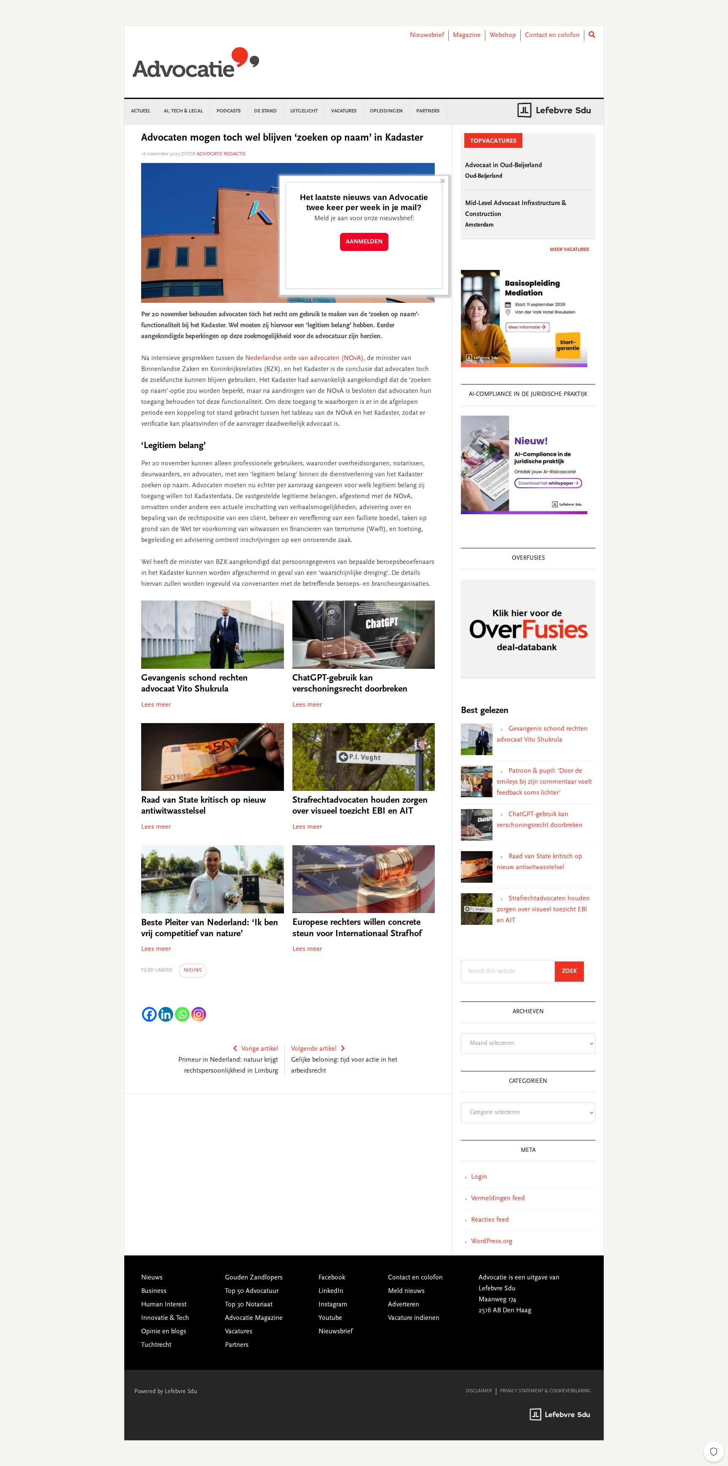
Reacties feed (490, 1220)
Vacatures (238, 1331)
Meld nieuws (406, 1291)
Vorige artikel (259, 1049)
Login (479, 1177)
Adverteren (403, 1304)
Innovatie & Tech (165, 1318)
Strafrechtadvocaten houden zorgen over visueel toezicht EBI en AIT (543, 909)
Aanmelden (364, 242)
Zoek (573, 971)
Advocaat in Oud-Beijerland (503, 165)
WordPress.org (491, 1241)
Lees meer (156, 705)
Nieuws (193, 970)
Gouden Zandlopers (254, 1277)
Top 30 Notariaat (249, 1304)
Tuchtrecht (156, 1345)
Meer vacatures (569, 249)
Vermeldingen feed (498, 1198)
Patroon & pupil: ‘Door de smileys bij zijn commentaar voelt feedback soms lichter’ (544, 782)
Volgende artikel (314, 1049)
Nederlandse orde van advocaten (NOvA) (304, 358)
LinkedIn (330, 1291)
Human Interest (164, 1304)
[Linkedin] (165, 1014)
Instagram (333, 1304)
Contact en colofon (552, 35)
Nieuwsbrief (427, 35)
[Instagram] (198, 1014)
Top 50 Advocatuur (251, 1291)
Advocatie (196, 66)
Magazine (467, 35)
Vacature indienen (413, 1318)
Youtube (330, 1318)
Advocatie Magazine (254, 1318)
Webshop (503, 35)
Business (153, 1291)
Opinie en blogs (163, 1331)
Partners (237, 1345)
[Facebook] (149, 1014)
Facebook (331, 1277)
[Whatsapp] (182, 1014)
